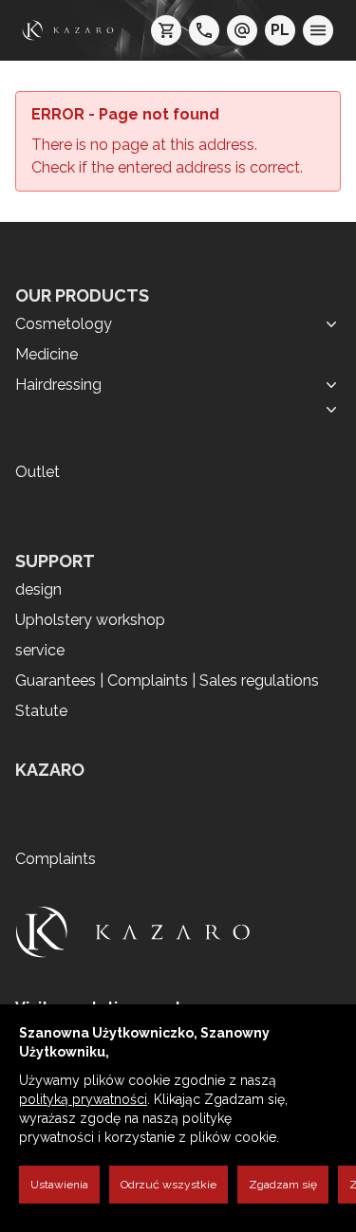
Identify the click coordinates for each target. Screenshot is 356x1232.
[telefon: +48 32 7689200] (204, 30)
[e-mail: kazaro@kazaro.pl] (242, 30)
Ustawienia (59, 1184)
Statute (41, 711)
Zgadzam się (283, 1184)
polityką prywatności (83, 1099)
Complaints (55, 859)
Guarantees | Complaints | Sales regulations (167, 680)
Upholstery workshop (90, 620)
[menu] (318, 30)
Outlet (37, 472)
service (40, 650)
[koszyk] (166, 30)
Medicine (46, 354)
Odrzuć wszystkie (168, 1184)
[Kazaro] (68, 30)
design (38, 589)
